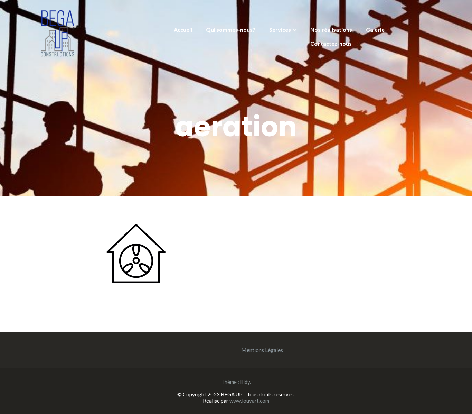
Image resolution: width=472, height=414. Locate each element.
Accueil (183, 29)
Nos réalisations (331, 29)
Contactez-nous (331, 43)
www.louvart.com (249, 400)
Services (280, 29)
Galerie (375, 29)
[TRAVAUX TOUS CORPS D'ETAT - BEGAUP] (60, 32)
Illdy (245, 382)
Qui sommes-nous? (230, 29)
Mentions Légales (262, 350)
